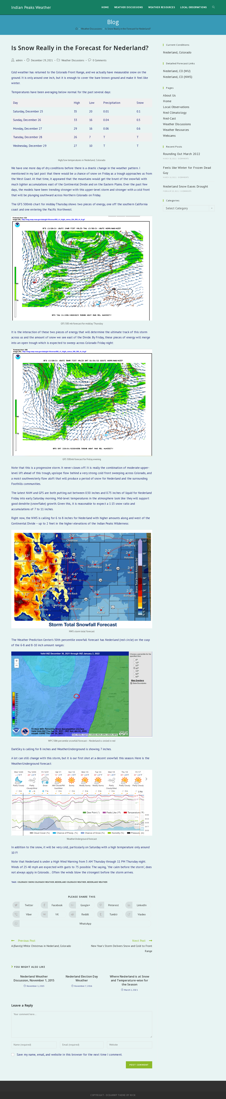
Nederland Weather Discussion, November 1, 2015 (34, 978)
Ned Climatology (174, 113)
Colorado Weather (44, 882)
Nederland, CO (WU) (177, 71)
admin (19, 60)
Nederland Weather (97, 882)
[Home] (76, 28)
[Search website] (213, 7)
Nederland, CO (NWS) (177, 77)
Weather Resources (176, 130)
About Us (169, 95)
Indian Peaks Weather (31, 7)
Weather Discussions (72, 60)
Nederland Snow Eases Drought (185, 186)
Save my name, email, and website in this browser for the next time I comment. (69, 1054)
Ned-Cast (169, 118)
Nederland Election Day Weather (82, 978)
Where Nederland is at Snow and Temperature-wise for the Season (129, 980)
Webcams (169, 136)
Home (167, 101)
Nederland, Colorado (177, 52)
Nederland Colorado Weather (70, 882)
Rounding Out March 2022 (181, 154)
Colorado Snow (25, 882)
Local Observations (176, 107)
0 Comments (99, 60)
